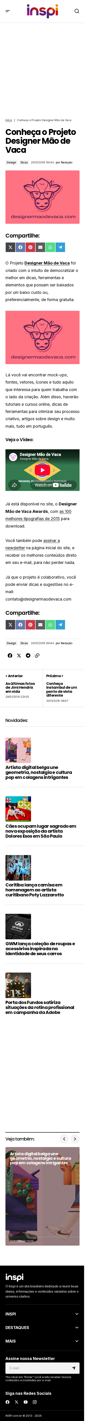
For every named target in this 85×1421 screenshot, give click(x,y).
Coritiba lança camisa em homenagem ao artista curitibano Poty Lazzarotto (34, 889)
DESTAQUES (17, 1327)
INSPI (10, 1314)
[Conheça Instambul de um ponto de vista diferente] (61, 688)
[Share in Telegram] (28, 655)
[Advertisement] (42, 70)
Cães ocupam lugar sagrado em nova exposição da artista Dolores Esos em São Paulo (40, 831)
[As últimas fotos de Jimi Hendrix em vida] (24, 688)
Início (8, 120)
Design (11, 162)
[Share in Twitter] (19, 655)
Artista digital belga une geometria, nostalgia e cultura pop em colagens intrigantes (38, 772)
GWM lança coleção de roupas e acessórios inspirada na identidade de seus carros (40, 948)
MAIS (10, 1341)
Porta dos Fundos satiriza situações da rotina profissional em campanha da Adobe (39, 1007)
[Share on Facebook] (10, 655)
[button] (7, 11)
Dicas (24, 162)
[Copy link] (37, 655)
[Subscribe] (74, 1368)
